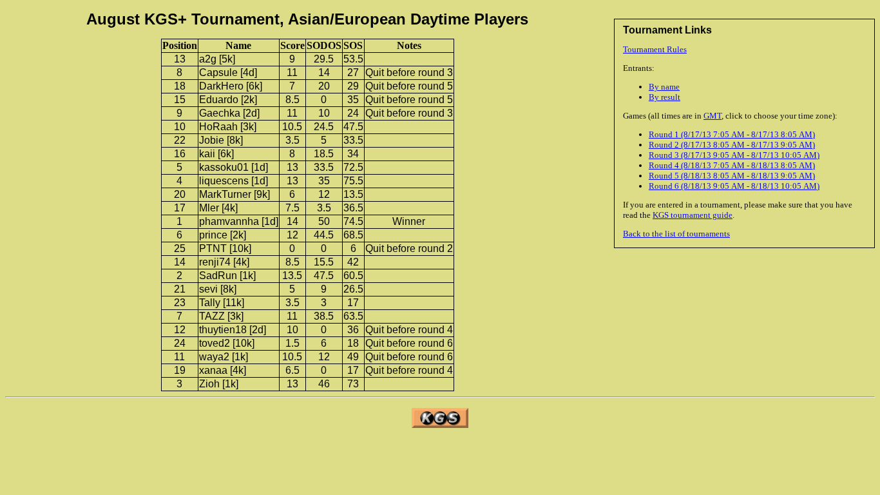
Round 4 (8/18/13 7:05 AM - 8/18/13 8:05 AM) (732, 165)
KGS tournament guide (692, 215)
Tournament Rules (655, 49)
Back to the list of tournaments (676, 233)
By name (664, 87)
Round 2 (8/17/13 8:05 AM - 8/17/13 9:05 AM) (732, 145)
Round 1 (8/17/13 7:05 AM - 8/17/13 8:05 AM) (732, 134)
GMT (712, 116)
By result (664, 97)
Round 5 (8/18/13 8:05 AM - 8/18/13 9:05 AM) (732, 175)
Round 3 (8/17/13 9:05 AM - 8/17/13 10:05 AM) (734, 155)
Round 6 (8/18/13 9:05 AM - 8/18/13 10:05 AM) (734, 186)
